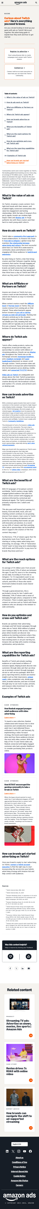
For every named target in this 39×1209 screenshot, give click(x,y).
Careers (19, 1185)
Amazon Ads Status (19, 1180)
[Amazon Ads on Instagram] (18, 1151)
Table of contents (10, 94)
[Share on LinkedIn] (23, 968)
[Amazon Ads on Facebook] (30, 1151)
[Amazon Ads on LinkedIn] (7, 1151)
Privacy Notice (19, 1167)
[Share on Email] (29, 968)
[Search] (36, 2)
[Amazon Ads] (19, 2)
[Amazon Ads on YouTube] (24, 1151)
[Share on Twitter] (16, 968)
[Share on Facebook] (10, 968)
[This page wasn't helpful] (10, 957)
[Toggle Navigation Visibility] (2, 3)
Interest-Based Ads (19, 1171)
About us (19, 1157)
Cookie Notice (19, 1176)
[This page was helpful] (28, 957)
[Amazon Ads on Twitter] (13, 1151)
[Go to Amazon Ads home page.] (19, 1197)
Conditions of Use (19, 1162)
